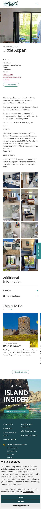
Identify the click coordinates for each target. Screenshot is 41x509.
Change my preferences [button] (20, 505)
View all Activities (20, 372)
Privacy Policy (28, 492)
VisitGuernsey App (29, 431)
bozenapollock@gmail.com (12, 77)
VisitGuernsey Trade (30, 435)
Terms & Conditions (9, 439)
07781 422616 (8, 74)
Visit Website (11, 84)
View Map (6, 80)
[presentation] (5, 309)
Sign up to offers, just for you (16, 411)
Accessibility (7, 428)
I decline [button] (21, 501)
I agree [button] (20, 497)
